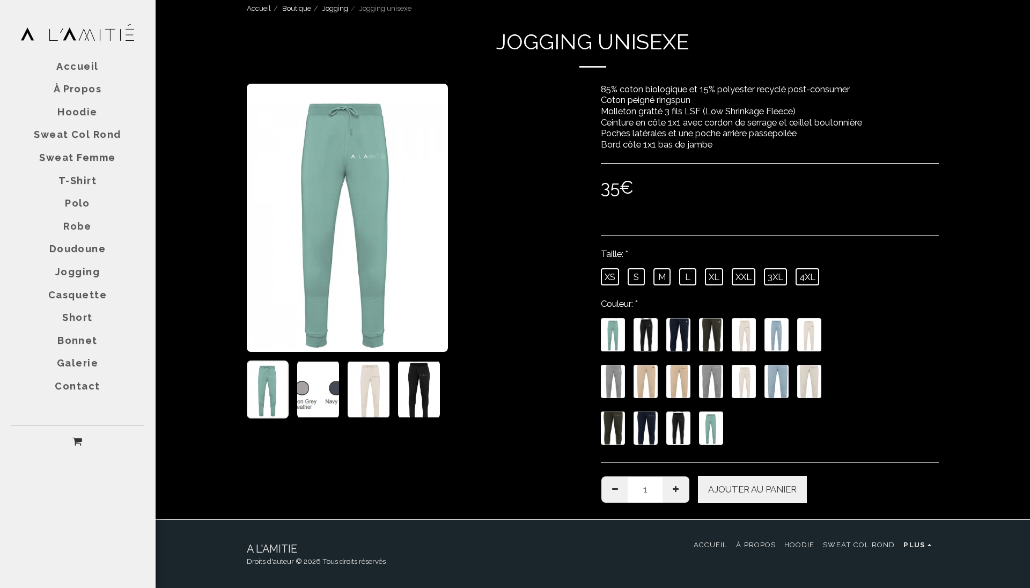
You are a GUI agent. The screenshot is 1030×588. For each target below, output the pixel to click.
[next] (431, 218)
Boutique (296, 8)
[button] (78, 441)
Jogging (335, 8)
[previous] (264, 218)
